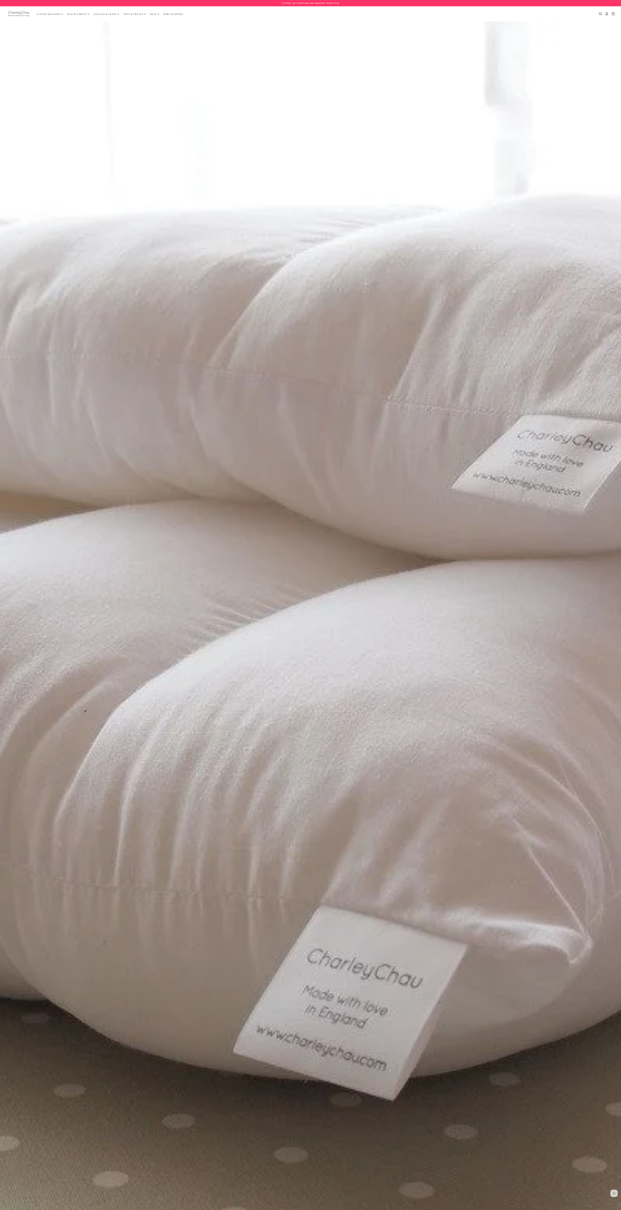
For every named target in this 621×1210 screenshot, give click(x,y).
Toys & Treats (133, 14)
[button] (600, 13)
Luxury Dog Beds (48, 14)
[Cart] (613, 13)
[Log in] (607, 13)
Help (153, 14)
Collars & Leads (105, 14)
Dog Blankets (77, 14)
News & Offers (173, 14)
